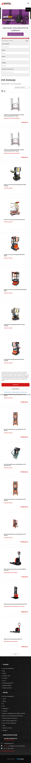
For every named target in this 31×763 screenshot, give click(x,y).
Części (4, 699)
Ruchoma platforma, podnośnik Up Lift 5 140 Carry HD (15, 465)
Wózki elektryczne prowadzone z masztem (14, 606)
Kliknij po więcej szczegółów (15, 34)
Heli (3, 706)
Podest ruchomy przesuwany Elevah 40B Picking (15, 185)
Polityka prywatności (16, 392)
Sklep (4, 726)
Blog (4, 671)
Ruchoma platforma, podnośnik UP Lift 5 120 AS (15, 395)
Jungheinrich (6, 709)
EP (3, 704)
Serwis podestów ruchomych (10, 718)
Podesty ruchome (8, 188)
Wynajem (5, 730)
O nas (4, 681)
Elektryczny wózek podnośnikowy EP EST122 (15, 604)
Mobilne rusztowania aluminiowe (12, 118)
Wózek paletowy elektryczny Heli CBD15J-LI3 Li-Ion (15, 569)
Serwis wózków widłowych (9, 723)
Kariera (4, 673)
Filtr (27, 41)
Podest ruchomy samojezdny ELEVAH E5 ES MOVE (15, 290)
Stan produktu (5, 44)
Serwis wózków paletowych (10, 721)
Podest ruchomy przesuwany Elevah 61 (14, 219)
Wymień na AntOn (7, 688)
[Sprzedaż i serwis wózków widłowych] (6, 3)
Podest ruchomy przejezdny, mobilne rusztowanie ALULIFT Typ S (14, 115)
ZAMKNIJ (28, 9)
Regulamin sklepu (7, 685)
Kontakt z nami (24, 392)
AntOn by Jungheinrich (8, 668)
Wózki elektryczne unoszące (11, 572)
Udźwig (4, 63)
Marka (3, 50)
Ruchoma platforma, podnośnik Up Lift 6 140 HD (15, 534)
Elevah (4, 701)
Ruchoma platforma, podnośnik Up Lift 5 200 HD (15, 500)
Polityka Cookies (7, 392)
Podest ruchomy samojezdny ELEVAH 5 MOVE (14, 255)
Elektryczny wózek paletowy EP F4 (13, 639)
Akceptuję (15, 385)
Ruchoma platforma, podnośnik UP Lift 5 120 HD (15, 430)
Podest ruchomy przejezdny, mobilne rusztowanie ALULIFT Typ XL (14, 150)
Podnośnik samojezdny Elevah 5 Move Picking (14, 360)
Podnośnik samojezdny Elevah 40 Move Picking (14, 325)
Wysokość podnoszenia (8, 69)
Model (3, 56)
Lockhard (5, 678)
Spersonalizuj (15, 389)
